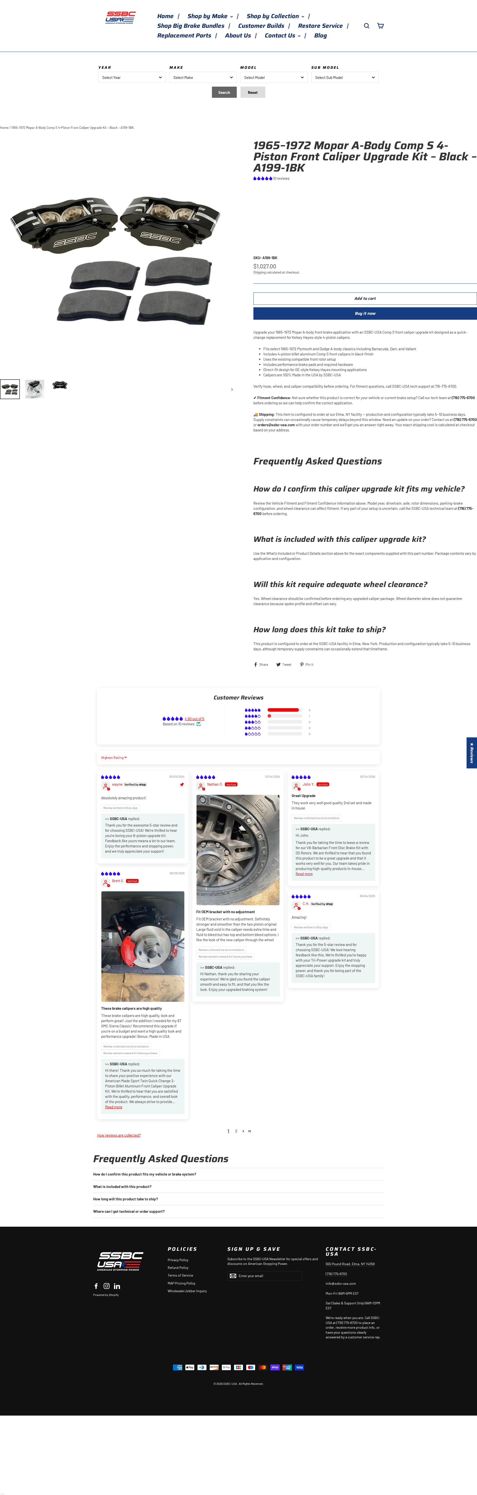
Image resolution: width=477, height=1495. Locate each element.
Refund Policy (178, 1267)
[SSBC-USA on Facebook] (96, 1286)
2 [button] (236, 1131)
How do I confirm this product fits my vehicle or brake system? (144, 1174)
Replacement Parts (185, 35)
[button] (263, 178)
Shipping (259, 272)
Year (104, 67)
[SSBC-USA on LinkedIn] (117, 1286)
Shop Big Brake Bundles (191, 26)
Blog (320, 35)
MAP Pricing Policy (181, 1283)
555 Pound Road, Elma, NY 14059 (350, 1264)
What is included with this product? (122, 1186)
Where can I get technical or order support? (129, 1211)
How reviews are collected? (119, 1135)
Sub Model (325, 67)
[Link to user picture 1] (238, 850)
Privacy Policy (178, 1260)
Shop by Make (208, 16)
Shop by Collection (273, 16)
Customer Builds (262, 26)
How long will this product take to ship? (125, 1199)
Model (248, 67)
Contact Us (281, 35)
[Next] (232, 389)
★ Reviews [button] (472, 752)
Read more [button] (304, 873)
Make (176, 67)
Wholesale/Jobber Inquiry (187, 1291)
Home (166, 16)
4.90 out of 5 (194, 718)
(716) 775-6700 (336, 1274)
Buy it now (365, 313)
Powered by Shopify (106, 1294)
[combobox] (132, 77)
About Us (238, 35)
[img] (110, 777)
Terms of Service (180, 1275)
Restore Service (321, 26)
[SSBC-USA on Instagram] (107, 1286)
